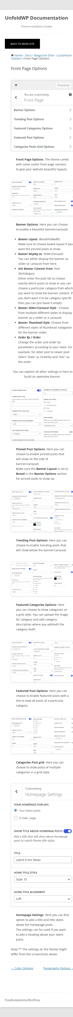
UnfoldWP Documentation (36, 18)
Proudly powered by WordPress (22, 999)
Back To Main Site (22, 44)
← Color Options (22, 968)
